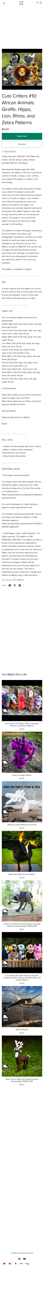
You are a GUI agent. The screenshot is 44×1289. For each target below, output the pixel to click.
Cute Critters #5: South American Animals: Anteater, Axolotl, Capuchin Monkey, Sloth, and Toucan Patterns (22, 977)
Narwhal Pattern (22, 1029)
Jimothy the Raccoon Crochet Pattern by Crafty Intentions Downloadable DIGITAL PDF (22, 925)
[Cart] (41, 3)
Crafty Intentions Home (22, 1253)
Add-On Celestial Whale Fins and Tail (22, 825)
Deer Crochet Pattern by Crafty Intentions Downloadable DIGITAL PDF (22, 1080)
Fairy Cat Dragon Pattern (22, 775)
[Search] (37, 3)
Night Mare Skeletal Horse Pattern (22, 874)
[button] (4, 71)
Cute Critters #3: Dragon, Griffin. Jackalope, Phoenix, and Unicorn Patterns (22, 724)
